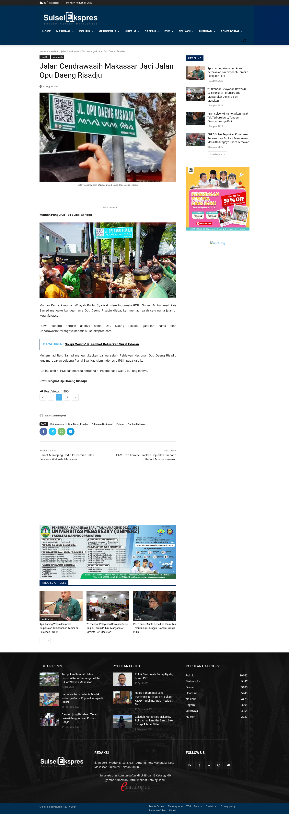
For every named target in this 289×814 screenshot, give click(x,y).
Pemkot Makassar (137, 424)
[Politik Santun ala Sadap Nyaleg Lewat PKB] (122, 679)
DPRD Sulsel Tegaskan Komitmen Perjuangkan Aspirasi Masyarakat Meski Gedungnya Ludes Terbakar (228, 138)
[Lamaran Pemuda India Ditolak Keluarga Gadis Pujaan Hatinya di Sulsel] (49, 699)
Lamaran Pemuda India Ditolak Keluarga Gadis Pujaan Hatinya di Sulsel (82, 698)
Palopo (120, 424)
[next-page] (48, 640)
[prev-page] (42, 640)
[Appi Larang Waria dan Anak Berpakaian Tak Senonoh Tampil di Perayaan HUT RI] (61, 606)
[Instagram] (219, 765)
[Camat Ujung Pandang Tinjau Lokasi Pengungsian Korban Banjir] (49, 719)
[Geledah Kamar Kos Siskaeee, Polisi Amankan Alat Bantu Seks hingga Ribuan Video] (122, 721)
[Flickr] (209, 765)
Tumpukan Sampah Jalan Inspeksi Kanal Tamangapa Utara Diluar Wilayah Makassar (82, 678)
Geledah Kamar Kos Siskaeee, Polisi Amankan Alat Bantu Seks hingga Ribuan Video (154, 720)
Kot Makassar (57, 424)
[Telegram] (71, 431)
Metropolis (57, 57)
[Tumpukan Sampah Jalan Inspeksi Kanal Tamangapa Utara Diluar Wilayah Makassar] (49, 679)
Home (43, 51)
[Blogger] (189, 765)
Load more (216, 154)
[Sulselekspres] (42, 416)
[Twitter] (52, 431)
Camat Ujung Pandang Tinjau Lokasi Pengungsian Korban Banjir (80, 718)
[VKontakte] (228, 765)
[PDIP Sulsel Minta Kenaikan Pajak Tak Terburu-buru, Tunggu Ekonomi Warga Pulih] (154, 606)
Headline (54, 51)
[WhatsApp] (61, 431)
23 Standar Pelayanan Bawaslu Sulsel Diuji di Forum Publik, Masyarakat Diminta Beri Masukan (107, 628)
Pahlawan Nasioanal (102, 424)
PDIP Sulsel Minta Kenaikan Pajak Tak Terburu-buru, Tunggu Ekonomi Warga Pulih (154, 628)
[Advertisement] (108, 497)
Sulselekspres (59, 415)
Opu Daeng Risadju (78, 424)
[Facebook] (43, 431)
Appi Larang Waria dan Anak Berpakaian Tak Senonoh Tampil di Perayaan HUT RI (59, 628)
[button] (244, 40)
